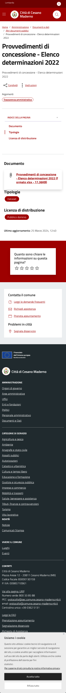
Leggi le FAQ (9, 615)
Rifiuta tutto (33, 685)
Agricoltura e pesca (12, 439)
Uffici (5, 399)
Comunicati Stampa (13, 530)
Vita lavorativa (10, 515)
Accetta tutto (33, 676)
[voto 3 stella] (26, 268)
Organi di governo (12, 388)
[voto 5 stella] (37, 268)
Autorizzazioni (10, 461)
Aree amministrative (13, 394)
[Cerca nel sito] (57, 14)
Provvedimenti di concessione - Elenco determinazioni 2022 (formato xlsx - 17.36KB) (37, 178)
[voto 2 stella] (21, 268)
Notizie (6, 525)
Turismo (6, 509)
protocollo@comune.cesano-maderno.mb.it (33, 603)
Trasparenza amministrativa (18, 99)
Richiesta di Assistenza (15, 631)
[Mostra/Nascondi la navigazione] (4, 14)
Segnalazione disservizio (15, 626)
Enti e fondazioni (11, 404)
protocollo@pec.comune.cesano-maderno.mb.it (34, 599)
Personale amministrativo (16, 415)
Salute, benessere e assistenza (19, 498)
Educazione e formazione (16, 477)
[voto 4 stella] (32, 268)
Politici (5, 410)
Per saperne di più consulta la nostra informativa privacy (32, 668)
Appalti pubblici (10, 455)
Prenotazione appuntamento (18, 620)
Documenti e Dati (11, 421)
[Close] (63, 634)
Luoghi (5, 548)
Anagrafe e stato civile (14, 450)
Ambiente (7, 445)
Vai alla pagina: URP (13, 591)
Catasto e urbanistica (14, 466)
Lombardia (9, 2)
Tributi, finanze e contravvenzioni (20, 504)
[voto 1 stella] (16, 268)
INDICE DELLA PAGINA (18, 117)
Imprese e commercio (14, 488)
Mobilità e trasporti (12, 493)
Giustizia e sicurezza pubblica (18, 482)
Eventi (5, 553)
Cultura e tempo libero (14, 471)
